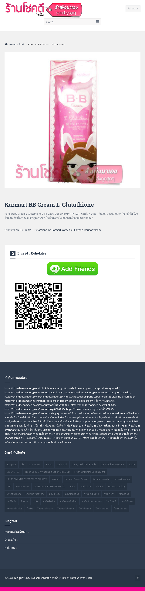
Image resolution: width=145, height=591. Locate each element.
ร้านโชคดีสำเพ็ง (22, 417)
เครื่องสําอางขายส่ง (49, 434)
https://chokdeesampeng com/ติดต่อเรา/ (93, 405)
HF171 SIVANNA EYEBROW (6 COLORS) (27, 479)
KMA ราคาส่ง (22, 486)
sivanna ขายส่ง (87, 429)
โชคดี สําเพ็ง (39, 421)
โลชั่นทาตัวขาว (45, 508)
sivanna (92, 421)
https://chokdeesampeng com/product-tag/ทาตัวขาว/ (35, 409)
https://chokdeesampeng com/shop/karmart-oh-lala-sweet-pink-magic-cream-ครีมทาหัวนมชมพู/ (59, 400)
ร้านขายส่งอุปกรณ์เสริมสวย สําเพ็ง (83, 417)
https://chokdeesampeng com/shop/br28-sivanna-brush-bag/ (99, 396)
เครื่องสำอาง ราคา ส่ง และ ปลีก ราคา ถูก (26, 442)
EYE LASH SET (13, 471)
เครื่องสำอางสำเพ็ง (112, 417)
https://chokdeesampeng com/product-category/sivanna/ (38, 413)
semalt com (118, 413)
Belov (49, 464)
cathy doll (67, 230)
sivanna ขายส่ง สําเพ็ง (17, 429)
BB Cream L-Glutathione (33, 230)
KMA (9, 486)
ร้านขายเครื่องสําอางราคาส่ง (76, 434)
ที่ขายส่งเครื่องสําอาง (94, 438)
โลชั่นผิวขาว (85, 508)
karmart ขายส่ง (92, 230)
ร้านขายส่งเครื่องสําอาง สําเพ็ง (48, 417)
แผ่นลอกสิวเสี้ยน (14, 508)
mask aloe (85, 486)
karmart (78, 230)
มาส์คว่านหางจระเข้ (92, 501)
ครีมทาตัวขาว (72, 493)
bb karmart (54, 230)
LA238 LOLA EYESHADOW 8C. (49, 486)
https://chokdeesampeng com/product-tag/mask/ (91, 388)
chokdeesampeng (51, 388)
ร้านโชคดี (111, 501)
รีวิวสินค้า (10, 539)
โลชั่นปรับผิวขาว (65, 508)
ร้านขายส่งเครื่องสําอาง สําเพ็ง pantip (67, 421)
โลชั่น (30, 508)
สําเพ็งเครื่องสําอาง (107, 425)
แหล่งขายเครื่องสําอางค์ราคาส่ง (21, 434)
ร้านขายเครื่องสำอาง (129, 425)
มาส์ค (35, 501)
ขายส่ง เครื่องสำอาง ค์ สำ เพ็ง (121, 438)
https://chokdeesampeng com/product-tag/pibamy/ (34, 392)
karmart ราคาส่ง (121, 479)
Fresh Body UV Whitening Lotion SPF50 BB (47, 471)
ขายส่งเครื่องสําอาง (102, 434)
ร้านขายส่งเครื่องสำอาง (83, 425)
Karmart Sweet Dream (76, 479)
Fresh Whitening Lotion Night (89, 471)
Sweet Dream (14, 493)
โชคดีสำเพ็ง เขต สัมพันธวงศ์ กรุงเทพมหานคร (54, 429)
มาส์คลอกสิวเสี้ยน (68, 501)
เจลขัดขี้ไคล (127, 501)
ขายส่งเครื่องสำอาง (24, 425)
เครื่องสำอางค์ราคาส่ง (59, 442)
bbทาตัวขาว (35, 464)
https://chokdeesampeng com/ (22, 388)
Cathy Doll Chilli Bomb (84, 464)
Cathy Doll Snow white (112, 464)
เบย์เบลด (10, 548)
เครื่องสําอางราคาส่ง (129, 429)
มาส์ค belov (49, 501)
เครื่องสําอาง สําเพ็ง (107, 429)
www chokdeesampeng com (114, 421)
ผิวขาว (24, 501)
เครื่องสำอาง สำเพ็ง (100, 413)
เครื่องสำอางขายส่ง (21, 421)
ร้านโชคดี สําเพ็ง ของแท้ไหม (36, 438)
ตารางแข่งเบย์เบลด (16, 531)
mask (72, 486)
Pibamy (99, 486)
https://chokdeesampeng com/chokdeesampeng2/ (34, 396)
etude (132, 464)
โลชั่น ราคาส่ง (102, 508)
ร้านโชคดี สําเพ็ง (80, 413)
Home (12, 44)
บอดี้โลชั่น (11, 501)
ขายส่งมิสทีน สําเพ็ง (59, 425)
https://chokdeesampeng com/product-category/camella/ (97, 392)
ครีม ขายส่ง (54, 493)
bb (17, 230)
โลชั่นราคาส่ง (120, 508)
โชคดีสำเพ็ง (41, 425)
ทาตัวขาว (124, 493)
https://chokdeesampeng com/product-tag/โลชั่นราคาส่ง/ (37, 405)
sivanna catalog (116, 486)
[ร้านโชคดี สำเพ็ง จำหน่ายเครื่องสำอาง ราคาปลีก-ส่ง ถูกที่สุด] (44, 9)
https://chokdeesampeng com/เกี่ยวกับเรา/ (90, 409)
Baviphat (11, 464)
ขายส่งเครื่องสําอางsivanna (67, 438)
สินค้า (22, 44)
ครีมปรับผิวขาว (91, 493)
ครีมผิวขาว (109, 493)
